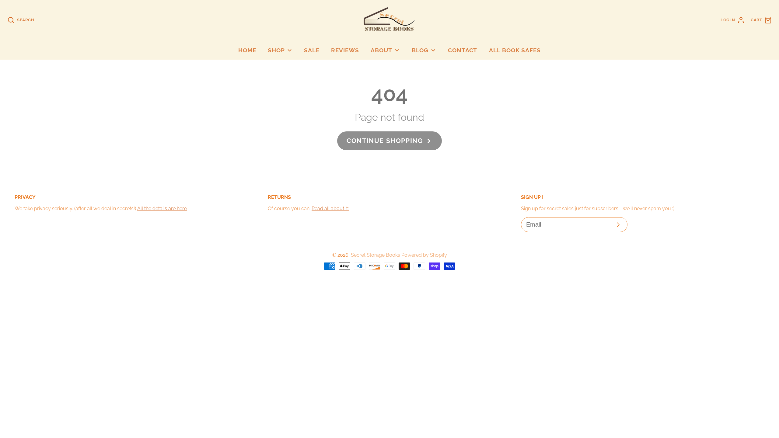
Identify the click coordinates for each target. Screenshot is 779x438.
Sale (312, 50)
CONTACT (462, 50)
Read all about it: (330, 208)
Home (247, 50)
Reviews (345, 50)
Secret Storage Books (375, 255)
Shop (276, 50)
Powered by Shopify (424, 255)
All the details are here (162, 208)
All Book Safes (515, 50)
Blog (420, 50)
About (381, 50)
